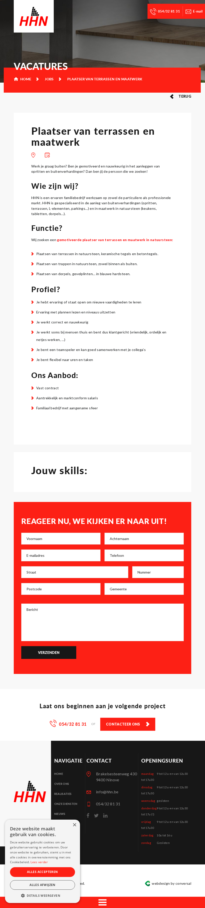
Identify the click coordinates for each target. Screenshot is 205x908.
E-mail (197, 11)
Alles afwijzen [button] (43, 885)
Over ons (61, 783)
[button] (42, 895)
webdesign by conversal (171, 883)
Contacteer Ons (123, 724)
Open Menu (102, 902)
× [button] (74, 825)
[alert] (42, 861)
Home (58, 773)
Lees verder (39, 862)
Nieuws (60, 813)
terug (184, 96)
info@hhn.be (107, 791)
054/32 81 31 (169, 11)
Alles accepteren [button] (42, 872)
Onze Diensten (66, 803)
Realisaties (63, 793)
